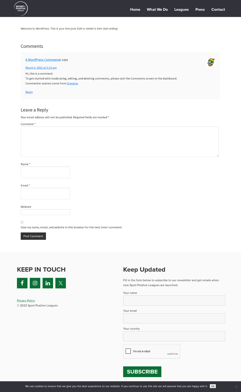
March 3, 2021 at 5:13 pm (41, 68)
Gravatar (72, 83)
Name (25, 164)
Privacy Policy (26, 301)
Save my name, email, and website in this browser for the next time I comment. (71, 227)
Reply (29, 92)
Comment (28, 124)
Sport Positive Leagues (20, 8)
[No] (236, 387)
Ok (212, 386)
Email (25, 185)
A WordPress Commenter (43, 59)
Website (26, 207)
